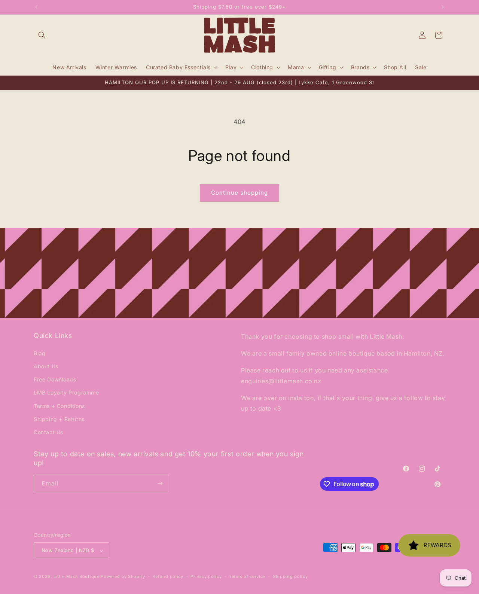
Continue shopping (239, 192)
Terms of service (247, 576)
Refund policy (168, 576)
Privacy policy (206, 576)
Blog (39, 353)
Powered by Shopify (123, 576)
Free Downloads (55, 379)
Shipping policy (290, 576)
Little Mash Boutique (77, 576)
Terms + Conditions (59, 405)
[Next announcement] (442, 7)
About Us (46, 366)
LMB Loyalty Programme (66, 392)
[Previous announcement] (36, 7)
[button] (42, 35)
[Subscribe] (160, 483)
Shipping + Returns (59, 418)
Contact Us (48, 432)
